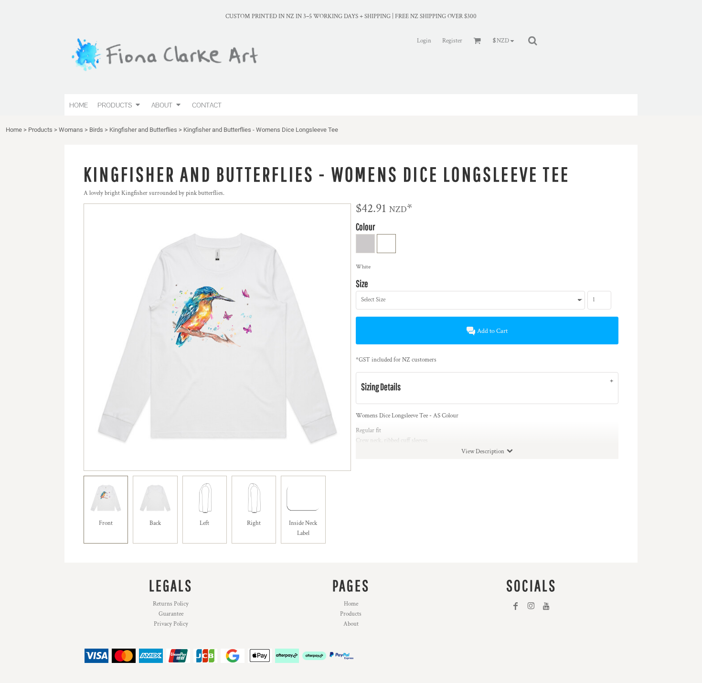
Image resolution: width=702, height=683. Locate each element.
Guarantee (171, 614)
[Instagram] (531, 606)
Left (204, 523)
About (351, 624)
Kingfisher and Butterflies (143, 129)
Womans (71, 129)
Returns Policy (171, 604)
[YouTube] (546, 606)
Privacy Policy (171, 624)
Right (254, 523)
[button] (120, 105)
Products (40, 129)
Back (155, 523)
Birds (96, 129)
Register (452, 41)
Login (424, 41)
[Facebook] (515, 606)
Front (106, 523)
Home (14, 129)
